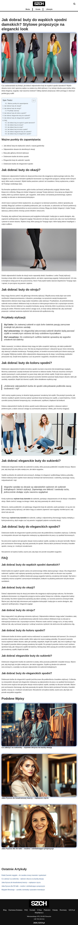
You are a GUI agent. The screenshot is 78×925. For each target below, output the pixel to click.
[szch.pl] (39, 3)
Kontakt (32, 910)
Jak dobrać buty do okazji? (12, 106)
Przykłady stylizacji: (13, 110)
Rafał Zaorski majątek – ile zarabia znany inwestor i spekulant (24, 875)
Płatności (47, 910)
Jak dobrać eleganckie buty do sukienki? (17, 115)
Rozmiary (63, 910)
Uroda (38, 9)
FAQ (5, 120)
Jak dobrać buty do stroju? (12, 108)
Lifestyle (49, 9)
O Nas (39, 910)
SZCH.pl (72, 910)
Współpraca (39, 913)
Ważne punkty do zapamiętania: (18, 103)
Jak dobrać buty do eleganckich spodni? (17, 118)
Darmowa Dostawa (15, 910)
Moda (28, 9)
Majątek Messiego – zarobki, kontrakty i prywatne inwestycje (23, 890)
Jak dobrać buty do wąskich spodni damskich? (21, 122)
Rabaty (55, 910)
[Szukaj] (74, 4)
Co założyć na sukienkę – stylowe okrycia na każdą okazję (27, 747)
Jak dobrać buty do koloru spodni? (15, 113)
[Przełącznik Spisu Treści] (32, 100)
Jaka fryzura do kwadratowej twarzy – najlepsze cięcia (25, 798)
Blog (4, 910)
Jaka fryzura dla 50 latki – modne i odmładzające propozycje (28, 849)
